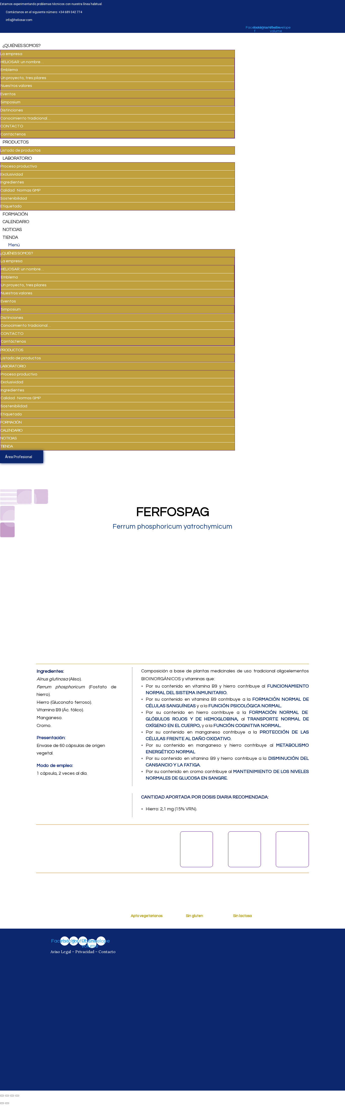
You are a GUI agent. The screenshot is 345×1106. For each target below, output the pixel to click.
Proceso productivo (18, 166)
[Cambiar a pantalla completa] (12, 1095)
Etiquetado (11, 206)
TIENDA (10, 237)
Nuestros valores (16, 86)
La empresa (11, 54)
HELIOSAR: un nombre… (22, 62)
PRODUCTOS (16, 142)
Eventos (8, 94)
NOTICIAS (12, 229)
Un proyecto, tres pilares (23, 78)
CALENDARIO (16, 221)
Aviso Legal (61, 951)
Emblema (9, 70)
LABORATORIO (17, 158)
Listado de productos (20, 150)
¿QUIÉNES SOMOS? (21, 45)
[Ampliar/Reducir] (17, 1095)
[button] (117, 245)
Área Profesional (18, 457)
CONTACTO (11, 126)
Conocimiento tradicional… (25, 118)
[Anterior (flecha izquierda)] (2, 1103)
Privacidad (84, 951)
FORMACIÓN (15, 214)
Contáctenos (13, 134)
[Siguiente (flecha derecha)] (7, 1103)
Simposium (10, 102)
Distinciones (11, 110)
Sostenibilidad (13, 198)
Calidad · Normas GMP (20, 190)
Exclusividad (11, 174)
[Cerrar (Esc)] (2, 1095)
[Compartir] (7, 1095)
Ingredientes (12, 182)
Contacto (106, 951)
